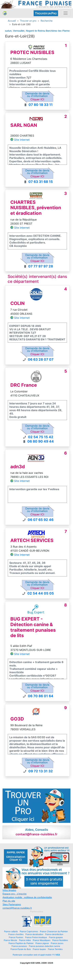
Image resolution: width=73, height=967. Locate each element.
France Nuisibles (60, 940)
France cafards (11, 931)
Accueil (12, 20)
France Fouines (16, 937)
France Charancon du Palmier (54, 931)
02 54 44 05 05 (40, 593)
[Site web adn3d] (36, 457)
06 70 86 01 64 (40, 696)
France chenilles (16, 934)
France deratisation (34, 934)
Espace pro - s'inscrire (14, 893)
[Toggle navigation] (65, 13)
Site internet (22, 139)
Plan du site (9, 900)
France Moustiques (41, 940)
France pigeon (42, 943)
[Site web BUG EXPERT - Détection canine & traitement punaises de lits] (36, 610)
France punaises (19, 946)
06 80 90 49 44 (40, 441)
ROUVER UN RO (46, 13)
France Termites (55, 949)
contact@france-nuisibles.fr (17, 908)
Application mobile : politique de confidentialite (27, 897)
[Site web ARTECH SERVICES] (36, 533)
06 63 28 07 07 (40, 359)
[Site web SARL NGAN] (36, 118)
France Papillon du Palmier (21, 943)
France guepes (56, 937)
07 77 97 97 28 (40, 266)
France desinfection (54, 934)
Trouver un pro (28, 20)
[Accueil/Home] (5, 13)
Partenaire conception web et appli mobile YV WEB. (36, 955)
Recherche (46, 20)
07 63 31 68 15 (40, 182)
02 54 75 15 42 (40, 437)
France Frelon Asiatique (36, 937)
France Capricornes (29, 931)
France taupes (39, 949)
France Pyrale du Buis (21, 949)
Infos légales (9, 890)
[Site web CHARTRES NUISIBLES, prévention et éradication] (36, 195)
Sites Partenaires (12, 904)
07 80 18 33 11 (41, 105)
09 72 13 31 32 (40, 771)
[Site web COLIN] (36, 294)
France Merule (10, 940)
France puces (57, 943)
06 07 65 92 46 (40, 520)
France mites (25, 940)
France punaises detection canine (44, 946)
